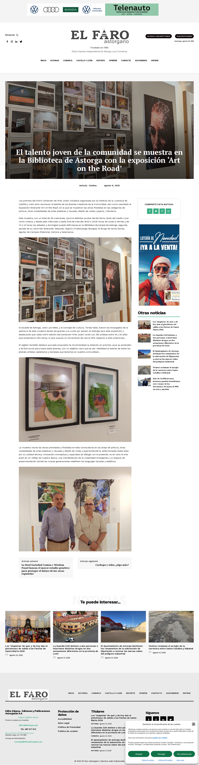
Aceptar (138, 754)
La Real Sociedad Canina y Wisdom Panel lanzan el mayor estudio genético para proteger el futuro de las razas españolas (45, 569)
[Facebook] (7, 42)
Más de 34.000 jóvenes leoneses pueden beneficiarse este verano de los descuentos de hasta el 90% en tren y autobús (166, 383)
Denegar (161, 754)
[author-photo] (7, 655)
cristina (93, 185)
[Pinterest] (162, 211)
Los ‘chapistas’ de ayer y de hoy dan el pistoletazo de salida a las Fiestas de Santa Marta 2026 (166, 325)
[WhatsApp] (168, 211)
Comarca (95, 736)
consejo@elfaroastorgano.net (28, 741)
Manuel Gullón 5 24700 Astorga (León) (19, 733)
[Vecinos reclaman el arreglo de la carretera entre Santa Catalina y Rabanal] (144, 370)
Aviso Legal (180, 760)
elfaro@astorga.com (28, 725)
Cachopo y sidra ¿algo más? (112, 564)
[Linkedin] (16, 42)
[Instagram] (12, 42)
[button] (193, 724)
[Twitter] (21, 42)
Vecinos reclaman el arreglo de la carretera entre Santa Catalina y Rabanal (165, 370)
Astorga (95, 724)
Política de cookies (148, 760)
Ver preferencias (184, 754)
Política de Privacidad (165, 760)
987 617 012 (30, 729)
